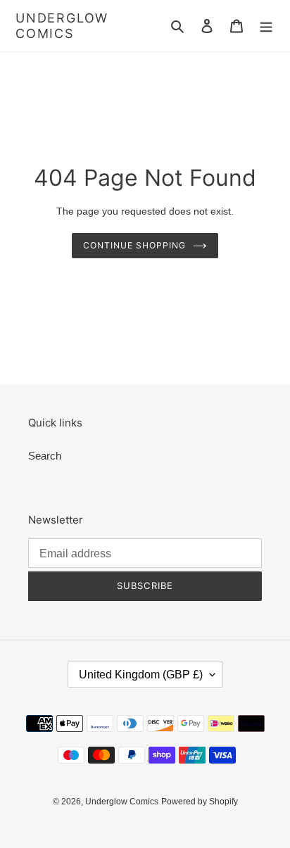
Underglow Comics (61, 26)
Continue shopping (134, 245)
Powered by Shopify (199, 801)
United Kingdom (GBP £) (141, 675)
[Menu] (266, 26)
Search (44, 456)
